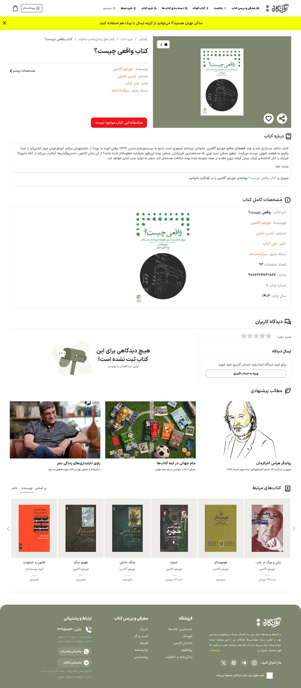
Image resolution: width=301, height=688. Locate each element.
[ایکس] (223, 663)
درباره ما (216, 650)
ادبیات (143, 629)
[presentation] (293, 527)
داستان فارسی (182, 643)
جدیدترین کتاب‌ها (180, 629)
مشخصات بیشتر (24, 70)
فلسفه (144, 643)
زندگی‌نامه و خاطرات (178, 657)
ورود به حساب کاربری (245, 373)
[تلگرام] (244, 663)
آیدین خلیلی (127, 76)
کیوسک (187, 636)
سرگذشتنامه (120, 90)
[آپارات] (234, 663)
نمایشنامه (141, 650)
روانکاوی (186, 650)
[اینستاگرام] (254, 663)
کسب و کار (141, 636)
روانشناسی (141, 657)
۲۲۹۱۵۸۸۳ (64, 629)
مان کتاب (132, 83)
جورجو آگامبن (123, 69)
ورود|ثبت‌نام (29, 8)
